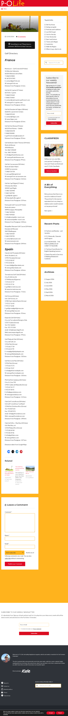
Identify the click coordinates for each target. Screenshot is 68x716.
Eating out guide (51, 27)
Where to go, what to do (53, 49)
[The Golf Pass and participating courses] (20, 475)
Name (7, 535)
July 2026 (49, 282)
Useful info (49, 44)
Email (7, 544)
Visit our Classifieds (52, 171)
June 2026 (49, 286)
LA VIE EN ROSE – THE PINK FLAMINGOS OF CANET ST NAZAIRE (52, 244)
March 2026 (50, 295)
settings (5, 714)
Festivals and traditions (53, 29)
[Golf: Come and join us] (30, 468)
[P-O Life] (13, 3)
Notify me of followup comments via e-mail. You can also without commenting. (19, 555)
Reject (60, 713)
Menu (5, 9)
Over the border (51, 37)
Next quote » (48, 211)
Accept (51, 713)
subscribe (8, 558)
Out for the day (51, 34)
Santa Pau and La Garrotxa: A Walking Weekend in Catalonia (53, 257)
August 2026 (50, 279)
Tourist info (48, 20)
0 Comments (22, 36)
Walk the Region (51, 46)
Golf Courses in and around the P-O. (20, 24)
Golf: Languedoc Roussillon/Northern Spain (9, 473)
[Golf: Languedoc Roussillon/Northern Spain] (9, 468)
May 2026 (49, 289)
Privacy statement (52, 119)
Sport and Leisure (51, 39)
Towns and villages (52, 42)
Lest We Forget (51, 32)
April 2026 (49, 292)
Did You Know (50, 25)
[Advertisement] (19, 584)
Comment (8, 512)
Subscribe (54, 123)
